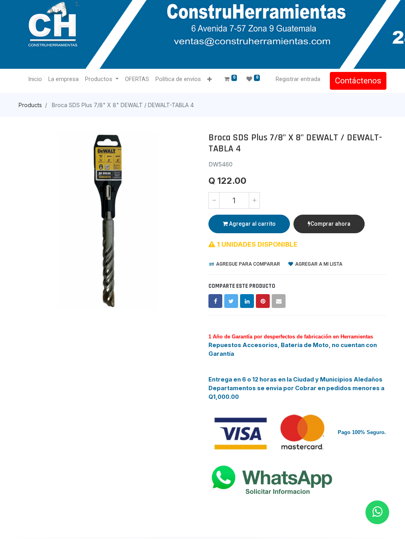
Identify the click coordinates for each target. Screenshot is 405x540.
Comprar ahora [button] (330, 224)
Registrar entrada (298, 79)
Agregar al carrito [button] (252, 224)
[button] (209, 79)
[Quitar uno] (214, 200)
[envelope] (279, 301)
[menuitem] (35, 79)
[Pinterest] (263, 301)
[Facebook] (215, 301)
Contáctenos (358, 80)
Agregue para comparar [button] (247, 264)
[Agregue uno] (254, 200)
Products (30, 105)
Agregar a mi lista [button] (318, 264)
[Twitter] (231, 301)
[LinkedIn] (247, 301)
